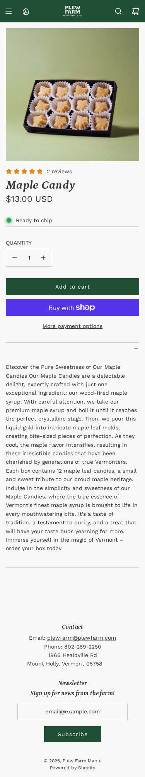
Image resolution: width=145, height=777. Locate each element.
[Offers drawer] (25, 11)
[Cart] (135, 11)
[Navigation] (8, 11)
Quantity (19, 243)
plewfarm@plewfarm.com (81, 638)
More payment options (72, 326)
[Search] (118, 11)
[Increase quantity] (43, 257)
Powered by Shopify (72, 767)
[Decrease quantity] (14, 257)
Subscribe (73, 734)
